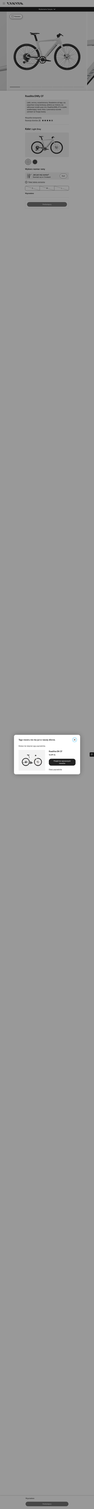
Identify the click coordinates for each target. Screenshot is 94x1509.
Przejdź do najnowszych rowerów (62, 762)
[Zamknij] (74, 739)
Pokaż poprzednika (55, 769)
